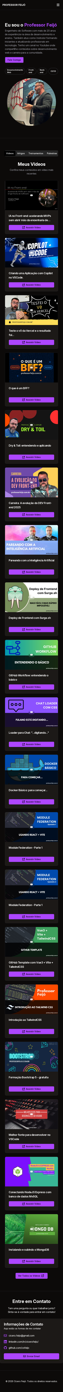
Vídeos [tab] (10, 153)
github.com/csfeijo (19, 1347)
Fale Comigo (14, 60)
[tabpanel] (31, 720)
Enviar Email (33, 1356)
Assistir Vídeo (33, 227)
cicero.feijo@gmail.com (21, 1335)
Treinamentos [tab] (35, 153)
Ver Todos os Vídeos (29, 1275)
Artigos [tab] (21, 153)
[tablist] (31, 153)
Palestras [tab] (52, 153)
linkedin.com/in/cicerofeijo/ (24, 1341)
